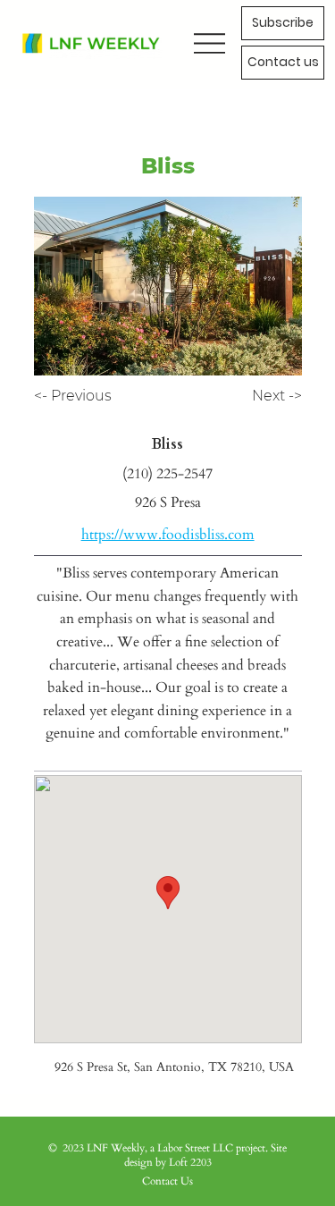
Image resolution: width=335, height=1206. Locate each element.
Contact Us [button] (167, 1181)
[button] (282, 63)
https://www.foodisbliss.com (168, 534)
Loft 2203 (190, 1162)
